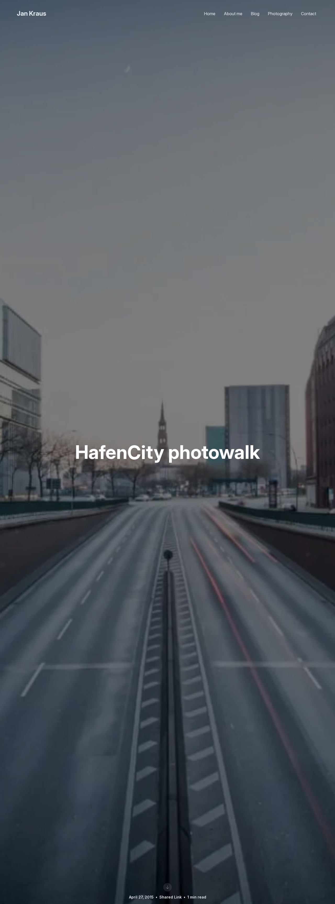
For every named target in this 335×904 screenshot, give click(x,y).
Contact (308, 13)
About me (233, 13)
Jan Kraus (31, 13)
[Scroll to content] (167, 887)
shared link (170, 897)
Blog (255, 13)
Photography (280, 13)
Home (209, 13)
